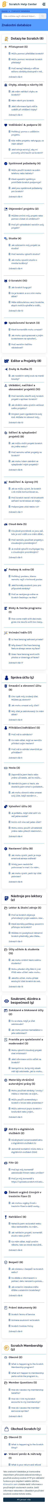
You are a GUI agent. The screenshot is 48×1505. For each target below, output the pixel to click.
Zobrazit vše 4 (15, 115)
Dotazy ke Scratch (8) (27, 38)
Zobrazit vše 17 (16, 662)
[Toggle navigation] (43, 4)
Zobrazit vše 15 (16, 986)
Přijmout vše (24, 1500)
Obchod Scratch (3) (26, 1429)
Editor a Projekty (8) (26, 361)
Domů (5, 11)
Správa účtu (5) (22, 677)
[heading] (24, 47)
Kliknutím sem (10, 1484)
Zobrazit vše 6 (15, 1250)
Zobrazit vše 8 (15, 469)
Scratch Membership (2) (27, 1347)
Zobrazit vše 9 (15, 719)
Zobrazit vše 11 (16, 512)
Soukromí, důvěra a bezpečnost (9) (25, 1000)
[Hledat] (42, 16)
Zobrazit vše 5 (15, 77)
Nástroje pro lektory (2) (26, 898)
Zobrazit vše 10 (16, 310)
